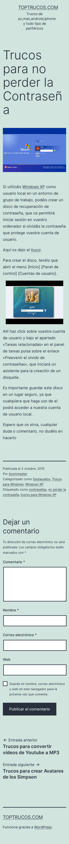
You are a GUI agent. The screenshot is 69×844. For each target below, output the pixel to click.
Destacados (41, 479)
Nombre (11, 610)
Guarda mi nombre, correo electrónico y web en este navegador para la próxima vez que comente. (37, 689)
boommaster (18, 474)
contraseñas (38, 489)
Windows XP (33, 186)
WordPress (43, 827)
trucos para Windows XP (38, 495)
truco (35, 250)
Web (6, 659)
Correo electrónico (20, 635)
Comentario (14, 562)
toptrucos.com (38, 7)
